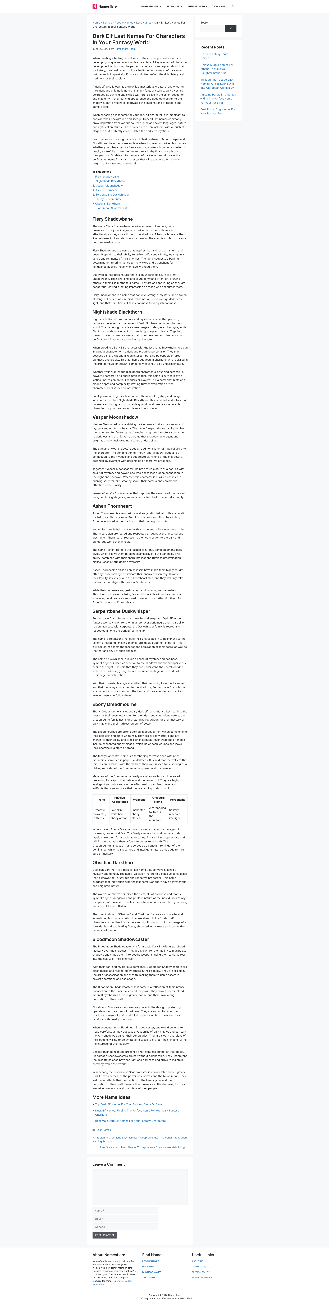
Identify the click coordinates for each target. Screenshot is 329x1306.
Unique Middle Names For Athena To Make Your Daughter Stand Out (216, 69)
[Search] (230, 28)
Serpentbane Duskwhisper (112, 194)
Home (96, 22)
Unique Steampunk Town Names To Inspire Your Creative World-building (141, 1147)
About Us (197, 1261)
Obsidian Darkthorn (107, 203)
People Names (149, 6)
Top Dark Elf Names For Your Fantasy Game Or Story (129, 1104)
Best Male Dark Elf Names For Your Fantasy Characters (130, 1120)
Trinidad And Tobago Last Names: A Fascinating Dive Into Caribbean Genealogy (217, 83)
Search (204, 22)
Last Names (143, 22)
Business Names (197, 6)
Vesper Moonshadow (109, 185)
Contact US (199, 1266)
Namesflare (107, 6)
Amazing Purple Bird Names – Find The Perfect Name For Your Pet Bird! (218, 98)
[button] (232, 6)
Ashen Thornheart (107, 190)
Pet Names (173, 6)
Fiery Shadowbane (107, 176)
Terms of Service (202, 1277)
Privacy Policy (200, 1272)
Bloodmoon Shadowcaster (113, 208)
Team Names (219, 6)
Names (107, 22)
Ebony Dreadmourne (109, 199)
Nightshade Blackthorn (110, 181)
